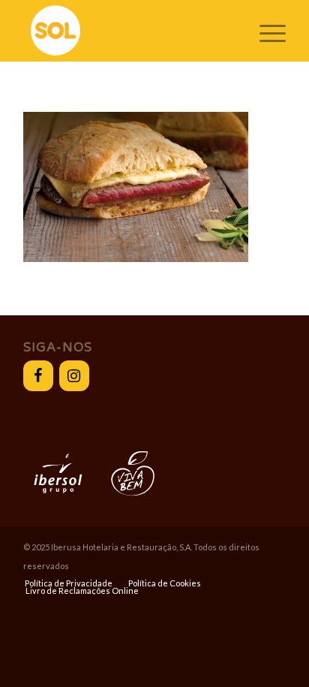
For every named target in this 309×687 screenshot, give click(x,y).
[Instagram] (74, 375)
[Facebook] (38, 375)
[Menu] (265, 31)
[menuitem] (68, 583)
